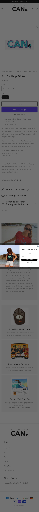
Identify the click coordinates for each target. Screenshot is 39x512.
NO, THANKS (29, 262)
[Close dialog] (37, 246)
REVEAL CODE (29, 259)
